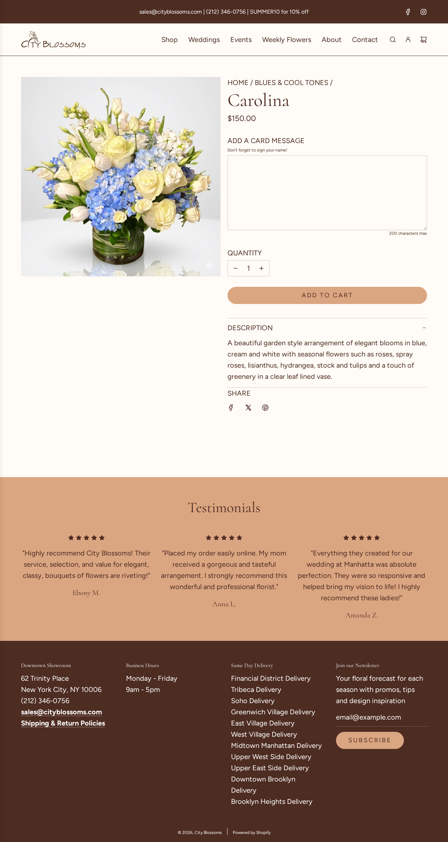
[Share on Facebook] (231, 408)
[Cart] (423, 39)
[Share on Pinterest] (265, 408)
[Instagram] (423, 11)
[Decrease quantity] (235, 268)
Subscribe (370, 740)
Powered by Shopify (252, 832)
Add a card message (265, 140)
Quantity (244, 253)
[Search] (392, 39)
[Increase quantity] (261, 268)
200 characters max (408, 233)
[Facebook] (408, 11)
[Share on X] (248, 408)
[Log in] (408, 39)
